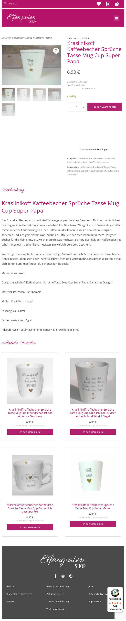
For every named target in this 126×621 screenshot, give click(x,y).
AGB (90, 586)
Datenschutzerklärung (100, 594)
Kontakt (10, 601)
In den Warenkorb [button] (30, 431)
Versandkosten (88, 88)
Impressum (94, 601)
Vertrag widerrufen (56, 609)
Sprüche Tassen (96, 158)
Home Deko (110, 158)
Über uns (11, 586)
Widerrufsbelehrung (57, 601)
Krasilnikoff (83, 158)
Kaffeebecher (86, 167)
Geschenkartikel (74, 162)
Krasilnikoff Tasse (101, 167)
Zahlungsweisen (55, 594)
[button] (116, 18)
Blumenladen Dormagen (19, 594)
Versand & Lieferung (57, 586)
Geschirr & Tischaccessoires (17, 37)
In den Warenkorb (105, 107)
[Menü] (121, 589)
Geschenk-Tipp (86, 171)
